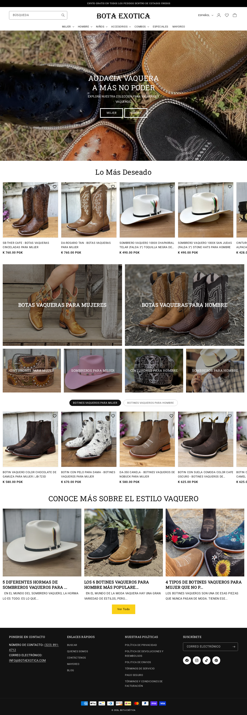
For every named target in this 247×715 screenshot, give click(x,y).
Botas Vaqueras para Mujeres (62, 305)
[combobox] (38, 15)
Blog (70, 670)
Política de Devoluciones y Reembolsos (144, 653)
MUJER (111, 112)
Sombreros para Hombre (215, 370)
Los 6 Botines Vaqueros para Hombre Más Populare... (116, 585)
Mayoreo (73, 664)
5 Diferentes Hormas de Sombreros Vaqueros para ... (35, 585)
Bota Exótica (127, 710)
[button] (68, 26)
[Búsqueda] (63, 15)
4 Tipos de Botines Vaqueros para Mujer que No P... (204, 585)
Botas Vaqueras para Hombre (185, 305)
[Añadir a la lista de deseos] (54, 186)
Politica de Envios (138, 662)
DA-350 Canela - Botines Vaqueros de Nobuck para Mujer (147, 474)
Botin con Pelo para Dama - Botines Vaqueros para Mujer (88, 474)
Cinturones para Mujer (32, 370)
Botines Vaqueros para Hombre (150, 402)
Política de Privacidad (141, 645)
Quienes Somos (77, 651)
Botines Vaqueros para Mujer (95, 402)
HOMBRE (136, 112)
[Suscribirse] (234, 646)
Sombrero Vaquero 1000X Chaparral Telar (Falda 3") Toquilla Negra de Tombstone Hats (147, 245)
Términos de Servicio (140, 668)
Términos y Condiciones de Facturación (144, 683)
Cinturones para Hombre (154, 370)
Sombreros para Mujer (93, 370)
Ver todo (123, 609)
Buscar (72, 645)
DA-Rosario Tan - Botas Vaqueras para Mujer (86, 245)
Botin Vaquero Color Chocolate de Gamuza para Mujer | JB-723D (29, 474)
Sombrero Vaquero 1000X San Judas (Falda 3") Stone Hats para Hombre (205, 245)
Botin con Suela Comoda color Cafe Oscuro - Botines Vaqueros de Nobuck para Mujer (205, 475)
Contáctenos (76, 657)
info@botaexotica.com (27, 660)
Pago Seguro (134, 675)
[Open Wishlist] (227, 15)
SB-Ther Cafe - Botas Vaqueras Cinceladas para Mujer (26, 245)
